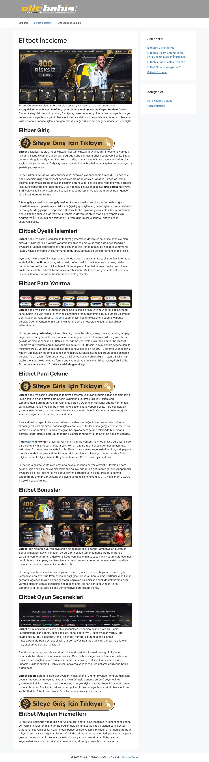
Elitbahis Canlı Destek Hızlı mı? (166, 62)
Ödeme (60, 317)
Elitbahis (23, 22)
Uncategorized (156, 105)
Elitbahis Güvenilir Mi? (160, 47)
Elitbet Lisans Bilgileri (69, 22)
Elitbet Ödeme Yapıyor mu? (164, 67)
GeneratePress (130, 757)
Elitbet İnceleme (43, 22)
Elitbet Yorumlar (157, 72)
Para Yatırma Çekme (159, 100)
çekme (29, 441)
